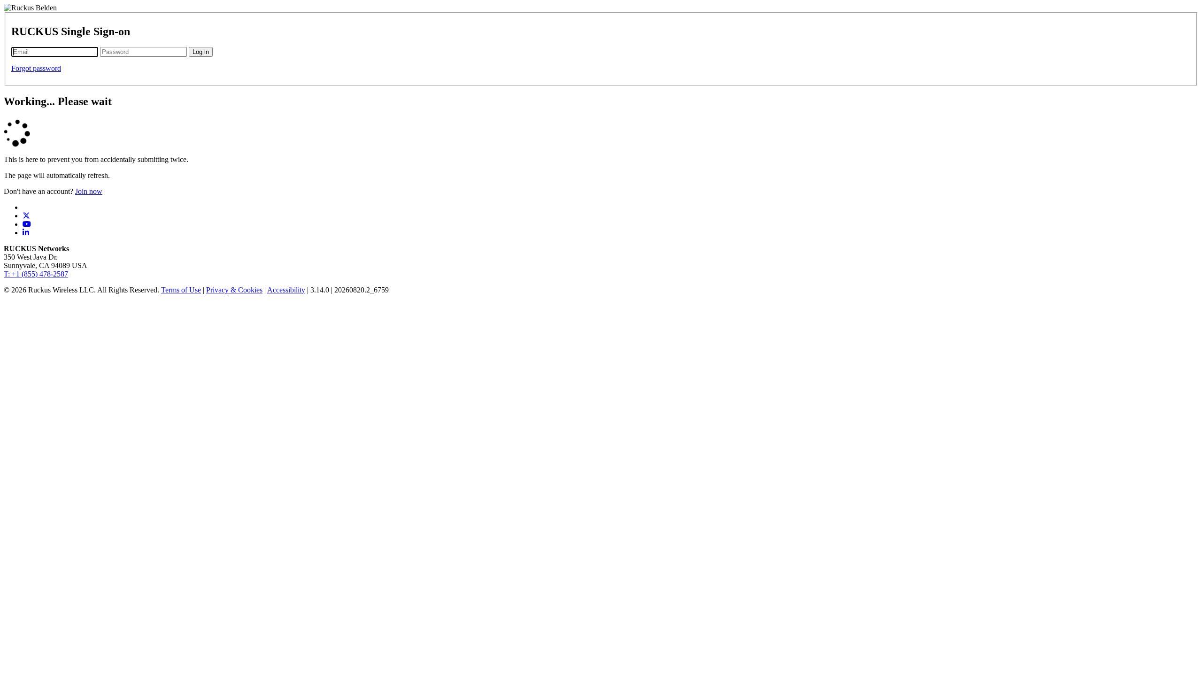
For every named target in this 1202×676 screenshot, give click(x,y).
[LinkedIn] (26, 233)
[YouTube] (27, 224)
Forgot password (36, 68)
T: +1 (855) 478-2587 (36, 274)
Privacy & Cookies (234, 290)
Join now (88, 191)
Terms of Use (181, 290)
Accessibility (286, 290)
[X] (26, 216)
